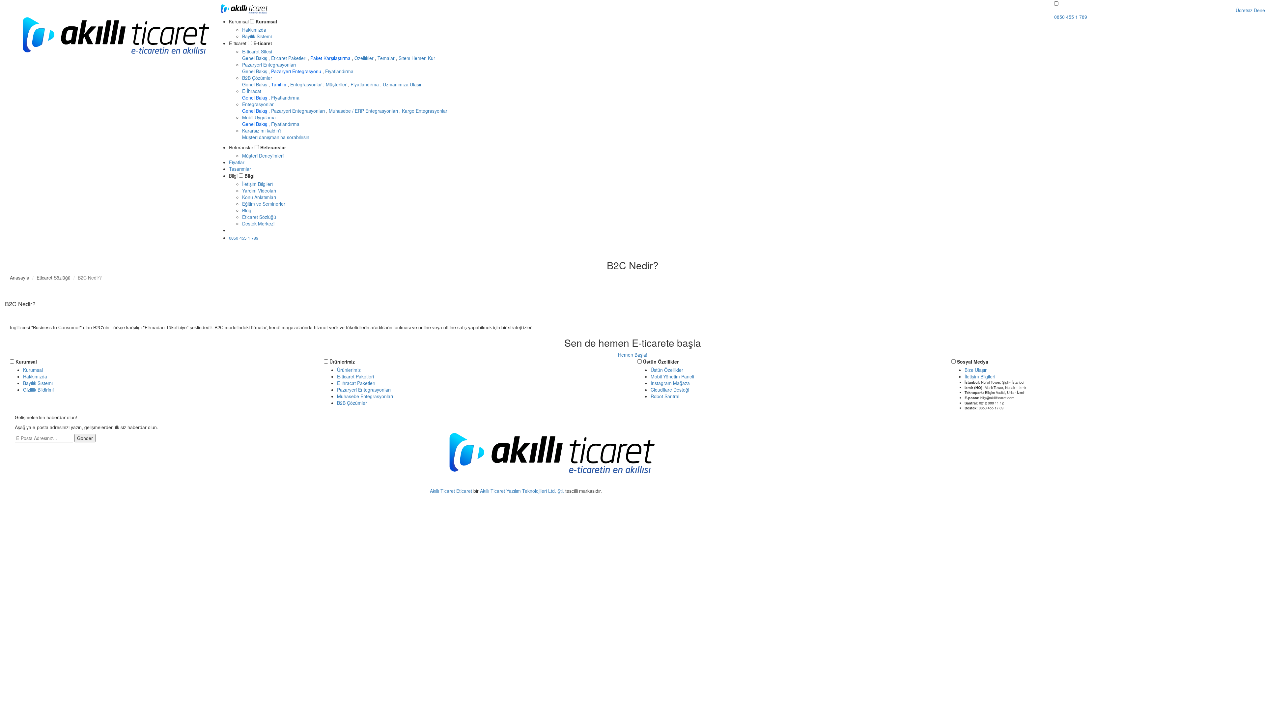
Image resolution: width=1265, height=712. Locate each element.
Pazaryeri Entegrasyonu (297, 71)
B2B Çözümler (257, 77)
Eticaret (464, 491)
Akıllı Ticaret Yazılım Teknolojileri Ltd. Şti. (522, 491)
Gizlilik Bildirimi (38, 389)
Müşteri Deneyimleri (263, 155)
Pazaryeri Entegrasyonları (269, 64)
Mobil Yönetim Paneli (672, 376)
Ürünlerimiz (342, 361)
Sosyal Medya (972, 361)
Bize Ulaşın (976, 370)
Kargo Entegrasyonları (425, 110)
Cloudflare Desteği (670, 389)
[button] (1056, 3)
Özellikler (364, 58)
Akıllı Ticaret (443, 491)
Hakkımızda (254, 29)
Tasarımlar (240, 168)
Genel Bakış (255, 58)
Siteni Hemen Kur (417, 58)
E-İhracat (251, 91)
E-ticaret (262, 43)
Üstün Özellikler (661, 361)
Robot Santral (665, 396)
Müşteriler (337, 84)
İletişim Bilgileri (257, 184)
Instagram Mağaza (670, 383)
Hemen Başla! (632, 354)
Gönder (85, 438)
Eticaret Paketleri (289, 58)
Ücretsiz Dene (250, 230)
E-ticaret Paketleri (355, 376)
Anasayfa (19, 277)
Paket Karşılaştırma (331, 58)
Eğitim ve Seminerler (263, 203)
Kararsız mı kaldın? (275, 133)
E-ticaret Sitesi (257, 51)
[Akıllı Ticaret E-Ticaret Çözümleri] (115, 63)
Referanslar (273, 147)
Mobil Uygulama (259, 117)
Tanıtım (279, 84)
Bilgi (249, 175)
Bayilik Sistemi (257, 36)
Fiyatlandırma (339, 71)
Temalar (387, 58)
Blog (246, 210)
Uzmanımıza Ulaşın (403, 84)
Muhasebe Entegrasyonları (365, 396)
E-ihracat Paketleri (356, 383)
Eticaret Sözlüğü (259, 217)
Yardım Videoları (259, 190)
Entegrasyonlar (306, 84)
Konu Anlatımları (259, 197)
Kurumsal (266, 21)
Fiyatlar (236, 162)
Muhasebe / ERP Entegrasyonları (364, 110)
